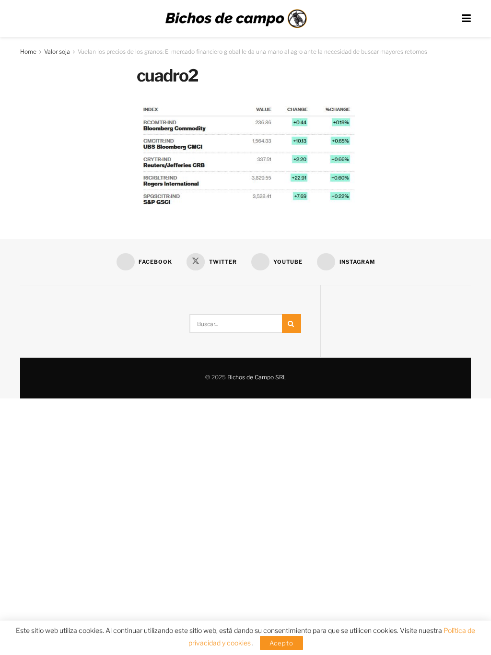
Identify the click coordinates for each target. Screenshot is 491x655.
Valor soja (57, 51)
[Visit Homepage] (236, 18)
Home (28, 51)
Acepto (281, 643)
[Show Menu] (466, 18)
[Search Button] (291, 323)
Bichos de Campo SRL (256, 377)
